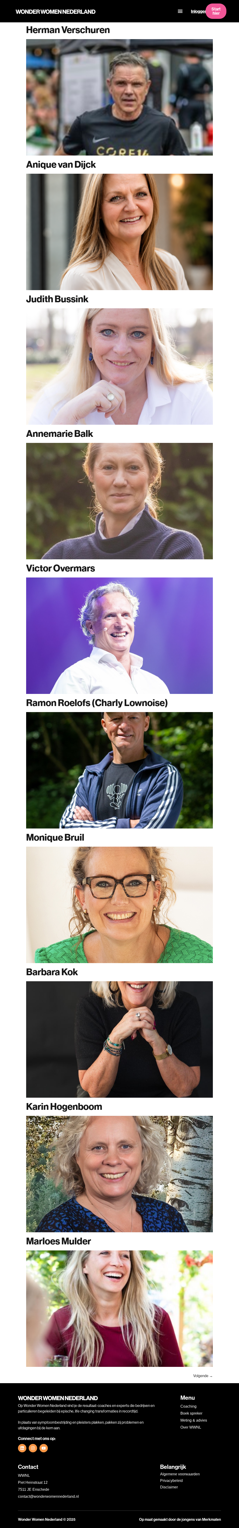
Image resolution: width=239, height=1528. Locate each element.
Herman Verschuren (68, 30)
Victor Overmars (60, 568)
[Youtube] (43, 1448)
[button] (180, 11)
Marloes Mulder (58, 1241)
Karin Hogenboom (64, 1106)
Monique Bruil (55, 837)
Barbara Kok (52, 972)
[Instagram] (33, 1448)
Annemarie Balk (59, 433)
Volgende (203, 1375)
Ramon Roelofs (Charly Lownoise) (97, 703)
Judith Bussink (57, 299)
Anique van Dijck (61, 164)
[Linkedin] (22, 1448)
